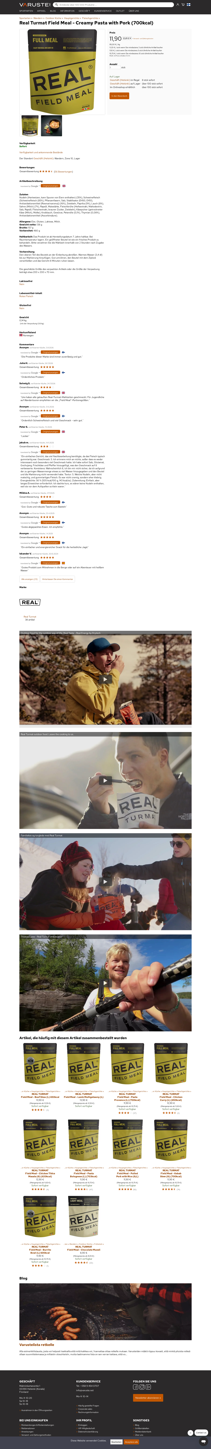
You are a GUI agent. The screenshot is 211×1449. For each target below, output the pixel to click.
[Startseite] (34, 5)
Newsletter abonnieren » (148, 1397)
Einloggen (82, 1425)
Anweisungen (27, 1431)
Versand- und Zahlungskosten (143, 38)
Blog (53, 11)
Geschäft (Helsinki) (120, 80)
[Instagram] (142, 1387)
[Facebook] (135, 1387)
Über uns (134, 11)
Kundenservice (103, 11)
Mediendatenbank (143, 1431)
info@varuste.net (85, 1390)
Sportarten (26, 11)
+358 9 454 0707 (89, 1385)
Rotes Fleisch (26, 296)
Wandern (38, 18)
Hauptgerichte (72, 18)
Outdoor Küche (54, 18)
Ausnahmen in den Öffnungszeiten (36, 1410)
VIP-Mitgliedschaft (86, 1428)
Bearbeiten (116, 1442)
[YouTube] (148, 1387)
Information (67, 11)
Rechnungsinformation (88, 1412)
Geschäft (84, 11)
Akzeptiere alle (131, 1442)
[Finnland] (189, 5)
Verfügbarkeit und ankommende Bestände (41, 152)
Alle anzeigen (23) (29, 579)
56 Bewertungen (63, 171)
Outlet (120, 11)
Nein (21, 284)
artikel (41, 11)
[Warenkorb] (183, 5)
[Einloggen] (177, 4)
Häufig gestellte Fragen (88, 1405)
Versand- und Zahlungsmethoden (36, 1434)
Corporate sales (85, 1409)
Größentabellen (142, 1428)
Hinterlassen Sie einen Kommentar (57, 579)
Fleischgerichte (91, 18)
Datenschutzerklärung (88, 1431)
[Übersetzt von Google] (29, 185)
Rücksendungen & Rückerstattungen (37, 1425)
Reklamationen (28, 1428)
